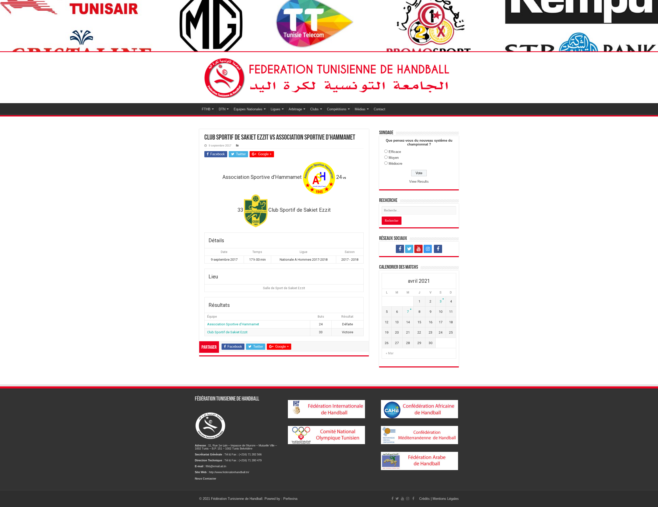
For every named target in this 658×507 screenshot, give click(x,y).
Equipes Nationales (248, 109)
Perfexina (290, 499)
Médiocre (395, 163)
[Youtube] (418, 249)
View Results (419, 181)
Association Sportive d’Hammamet (233, 324)
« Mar (390, 353)
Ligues (275, 109)
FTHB (206, 109)
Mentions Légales (446, 499)
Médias (360, 109)
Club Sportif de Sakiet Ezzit (227, 332)
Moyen (394, 158)
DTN (222, 109)
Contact (379, 109)
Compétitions (336, 109)
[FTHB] (329, 77)
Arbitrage (295, 109)
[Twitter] (409, 249)
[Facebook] (400, 249)
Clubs (314, 109)
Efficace (395, 152)
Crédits (425, 499)
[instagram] (428, 249)
